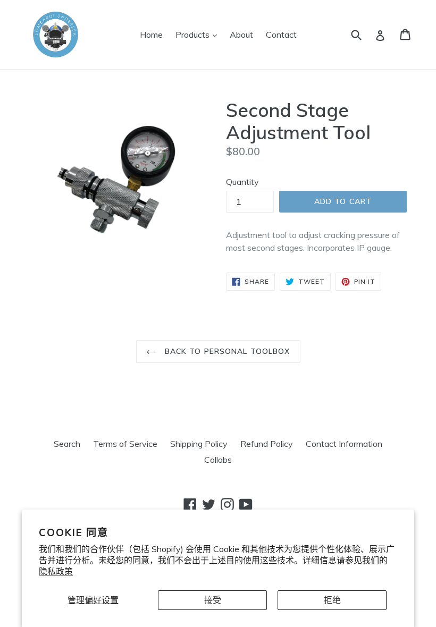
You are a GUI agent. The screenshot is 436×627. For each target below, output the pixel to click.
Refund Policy (266, 443)
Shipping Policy (199, 443)
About (241, 34)
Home (151, 34)
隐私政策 (56, 571)
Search (67, 443)
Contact (281, 34)
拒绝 (332, 600)
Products (198, 34)
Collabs (218, 459)
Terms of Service (125, 443)
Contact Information (344, 443)
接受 (212, 600)
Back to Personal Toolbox (226, 351)
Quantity (242, 181)
